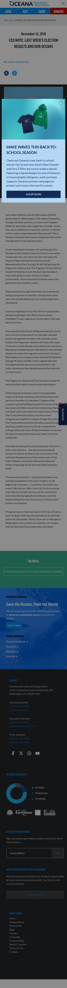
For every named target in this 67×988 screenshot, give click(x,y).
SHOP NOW (33, 194)
